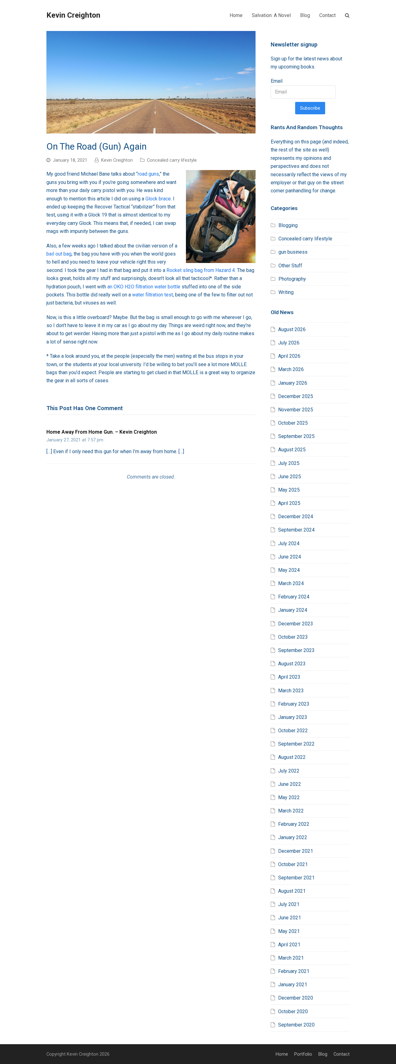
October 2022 (293, 730)
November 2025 (295, 410)
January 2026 (292, 383)
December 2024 (295, 516)
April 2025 (289, 503)
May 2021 (289, 931)
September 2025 (296, 436)
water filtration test (152, 295)
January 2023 (292, 717)
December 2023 (295, 624)
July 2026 (288, 343)
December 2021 (295, 851)
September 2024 (296, 530)
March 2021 (291, 958)
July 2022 (288, 771)
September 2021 (296, 878)
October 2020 (293, 1011)
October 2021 (293, 864)
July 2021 (288, 904)
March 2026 (291, 369)
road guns (148, 174)
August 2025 (292, 450)
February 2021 (293, 971)
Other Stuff (290, 266)
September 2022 (296, 744)
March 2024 (291, 583)
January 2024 (292, 610)
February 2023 (293, 704)
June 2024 (289, 557)
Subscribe (310, 108)
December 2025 (295, 396)
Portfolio (303, 1054)
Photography (292, 279)
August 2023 (292, 664)
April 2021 (289, 945)
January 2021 (292, 984)
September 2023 (296, 650)
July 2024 (288, 543)
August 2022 (292, 757)
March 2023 (291, 691)
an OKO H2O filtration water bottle (143, 287)
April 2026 (289, 356)
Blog (322, 1054)
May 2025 (289, 490)
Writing (286, 292)
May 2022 (289, 797)
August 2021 (292, 891)
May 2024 (289, 570)
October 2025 (293, 423)
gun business (293, 252)
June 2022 (289, 784)
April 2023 (289, 677)
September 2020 (296, 1025)
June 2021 (289, 918)
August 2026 (292, 329)
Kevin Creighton (73, 15)
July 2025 (288, 463)
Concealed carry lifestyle (172, 160)
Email (276, 81)
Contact (342, 1054)
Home (282, 1054)
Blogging (288, 225)
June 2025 (289, 476)
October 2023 (293, 637)
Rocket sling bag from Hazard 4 (200, 270)
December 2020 (295, 998)
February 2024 (293, 597)
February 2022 (293, 824)
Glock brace (158, 199)
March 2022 (291, 811)
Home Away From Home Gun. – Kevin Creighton (101, 432)
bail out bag (58, 254)
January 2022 (292, 837)
